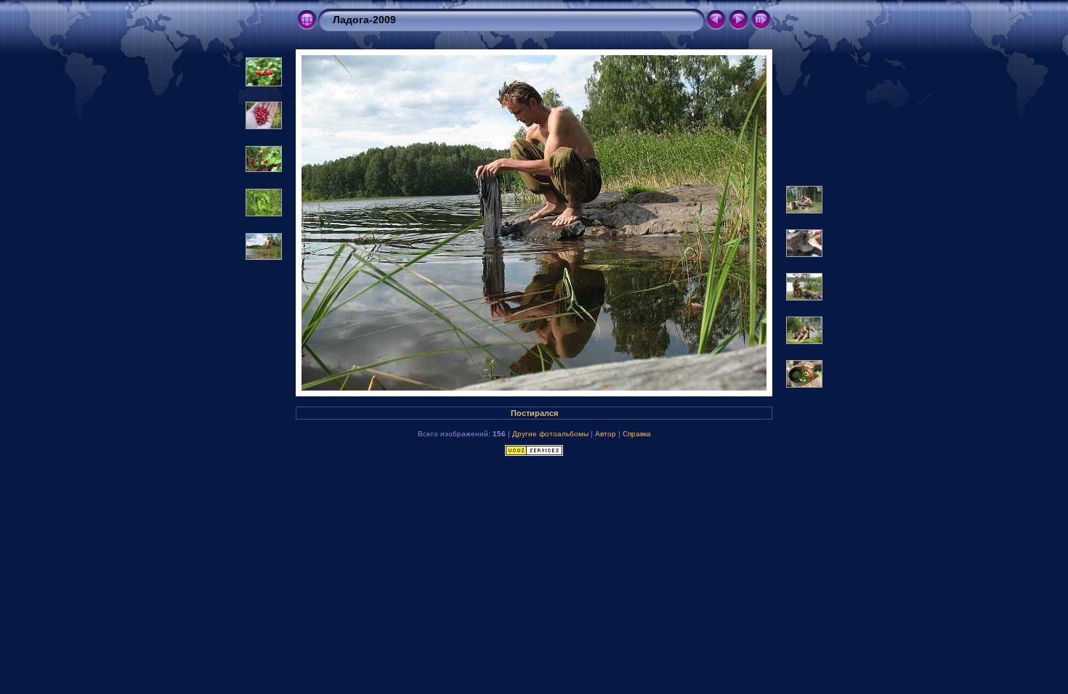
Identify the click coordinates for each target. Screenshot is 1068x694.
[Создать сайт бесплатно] (534, 453)
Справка (637, 434)
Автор (605, 434)
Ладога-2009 (364, 19)
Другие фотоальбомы (550, 434)
